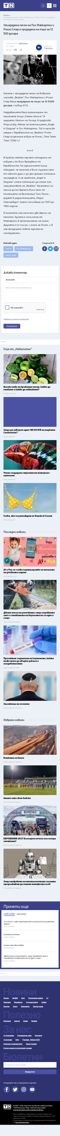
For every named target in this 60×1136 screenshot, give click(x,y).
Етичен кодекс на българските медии (17, 1048)
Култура (6, 1007)
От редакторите (32, 1002)
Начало (6, 998)
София (43, 1002)
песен (8, 248)
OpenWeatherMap (22, 1122)
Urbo (17, 1040)
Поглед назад (38, 1007)
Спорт (15, 1007)
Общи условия (31, 1044)
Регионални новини (35, 998)
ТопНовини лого (8, 5)
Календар (7, 1021)
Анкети (17, 1021)
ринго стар (11, 255)
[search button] (43, 5)
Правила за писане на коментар (16, 319)
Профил (34, 1021)
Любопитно (25, 1007)
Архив (25, 1021)
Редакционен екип (24, 1036)
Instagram (24, 1089)
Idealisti (15, 998)
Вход (49, 5)
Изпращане (12, 326)
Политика (7, 1002)
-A (21, 49)
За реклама (7, 1040)
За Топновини (8, 1036)
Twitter (15, 1089)
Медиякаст (18, 1002)
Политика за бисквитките (12, 1044)
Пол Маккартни (24, 248)
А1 (47, 998)
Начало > (6, 15)
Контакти (38, 1036)
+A (15, 50)
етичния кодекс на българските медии (28, 1110)
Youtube (32, 1089)
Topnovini (7, 1107)
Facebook (6, 1089)
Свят (23, 998)
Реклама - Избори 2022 (31, 1040)
